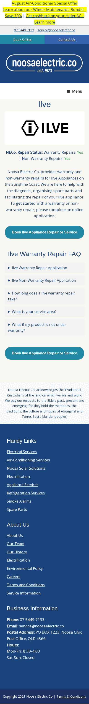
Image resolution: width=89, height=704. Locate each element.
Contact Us (66, 39)
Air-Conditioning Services (28, 460)
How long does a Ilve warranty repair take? (41, 296)
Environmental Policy (25, 568)
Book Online (22, 39)
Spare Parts (17, 509)
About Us (15, 535)
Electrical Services (22, 451)
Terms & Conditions (71, 696)
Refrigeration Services (26, 492)
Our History (17, 551)
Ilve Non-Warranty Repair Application (44, 280)
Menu (77, 91)
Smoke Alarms (19, 501)
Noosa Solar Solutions (26, 468)
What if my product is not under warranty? (37, 327)
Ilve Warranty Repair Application (39, 267)
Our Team (15, 543)
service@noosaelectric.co (56, 30)
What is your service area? (34, 311)
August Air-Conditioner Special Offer (44, 3)
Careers (13, 576)
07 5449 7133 (24, 30)
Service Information (24, 593)
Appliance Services (22, 484)
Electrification (18, 476)
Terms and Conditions (26, 584)
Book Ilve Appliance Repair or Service (44, 232)
